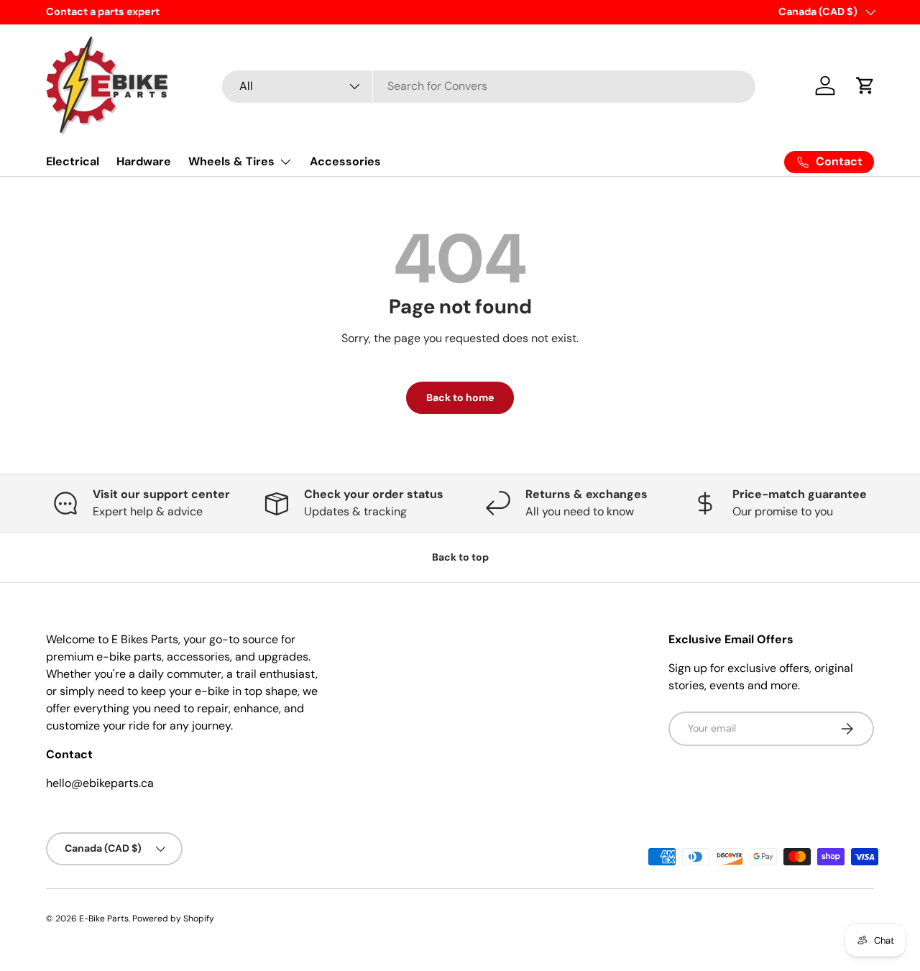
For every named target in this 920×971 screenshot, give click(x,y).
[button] (865, 85)
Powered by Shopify (173, 918)
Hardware (143, 161)
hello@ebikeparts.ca (100, 783)
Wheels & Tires (231, 161)
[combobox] (488, 86)
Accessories (345, 161)
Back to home (460, 397)
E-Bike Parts (104, 918)
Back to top (460, 557)
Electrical (72, 161)
